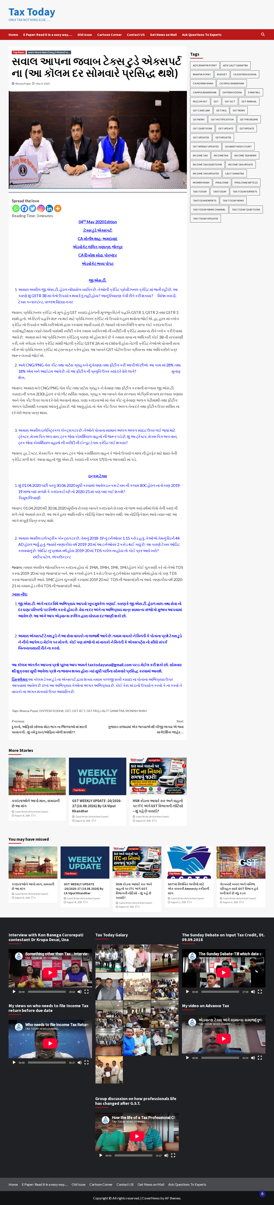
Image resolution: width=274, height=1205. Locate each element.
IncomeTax (221, 155)
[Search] (262, 34)
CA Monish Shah (203, 83)
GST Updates (201, 137)
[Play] (14, 992)
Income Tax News (245, 155)
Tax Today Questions (246, 209)
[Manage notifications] (262, 1193)
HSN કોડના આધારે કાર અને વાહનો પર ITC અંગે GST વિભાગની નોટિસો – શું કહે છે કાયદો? (158, 805)
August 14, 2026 (143, 820)
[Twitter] (32, 208)
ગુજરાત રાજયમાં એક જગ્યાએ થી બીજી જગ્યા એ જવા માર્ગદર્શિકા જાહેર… (145, 726)
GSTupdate (247, 128)
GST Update (225, 128)
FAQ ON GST (200, 101)
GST (68, 711)
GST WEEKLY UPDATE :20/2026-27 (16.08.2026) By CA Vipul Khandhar (97, 805)
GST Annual (249, 101)
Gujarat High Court (238, 146)
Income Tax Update (240, 164)
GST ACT (78, 711)
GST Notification (222, 119)
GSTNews (199, 119)
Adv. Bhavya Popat (205, 65)
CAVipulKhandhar (204, 92)
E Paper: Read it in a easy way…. (47, 34)
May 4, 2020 (43, 83)
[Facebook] (24, 208)
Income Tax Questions (207, 164)
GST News (239, 110)
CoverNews (151, 1198)
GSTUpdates (223, 137)
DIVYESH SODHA (51, 711)
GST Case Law (201, 110)
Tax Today (32, 11)
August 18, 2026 (22, 815)
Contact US (136, 34)
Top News (18, 52)
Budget (222, 74)
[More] (57, 208)
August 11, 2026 (178, 902)
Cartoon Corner (109, 34)
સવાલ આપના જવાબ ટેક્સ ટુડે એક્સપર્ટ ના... (49, 52)
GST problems (249, 119)
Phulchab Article (246, 182)
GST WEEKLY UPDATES (206, 146)
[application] (50, 972)
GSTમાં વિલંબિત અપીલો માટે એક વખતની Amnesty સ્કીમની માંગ (188, 888)
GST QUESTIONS (202, 128)
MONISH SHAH (136, 711)
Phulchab (222, 182)
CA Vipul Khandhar (231, 83)
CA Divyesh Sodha (244, 74)
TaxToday (219, 191)
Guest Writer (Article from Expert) (31, 811)
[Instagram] (41, 208)
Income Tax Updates (206, 173)
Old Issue (84, 34)
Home (13, 34)
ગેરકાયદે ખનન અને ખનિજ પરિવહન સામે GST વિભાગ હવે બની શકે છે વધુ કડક (239, 888)
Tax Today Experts (245, 191)
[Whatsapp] (16, 208)
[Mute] (79, 992)
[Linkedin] (49, 208)
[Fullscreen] (86, 992)
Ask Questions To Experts (202, 34)
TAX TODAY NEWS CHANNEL (209, 209)
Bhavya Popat (23, 83)
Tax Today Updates (205, 218)
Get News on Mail (163, 34)
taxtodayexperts (204, 200)
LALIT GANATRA (112, 711)
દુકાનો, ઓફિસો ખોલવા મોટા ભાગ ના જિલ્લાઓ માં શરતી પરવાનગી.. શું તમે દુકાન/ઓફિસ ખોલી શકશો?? (49, 726)
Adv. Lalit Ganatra (235, 65)
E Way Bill (254, 92)
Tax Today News (233, 200)
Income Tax (200, 155)
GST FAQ (92, 711)
